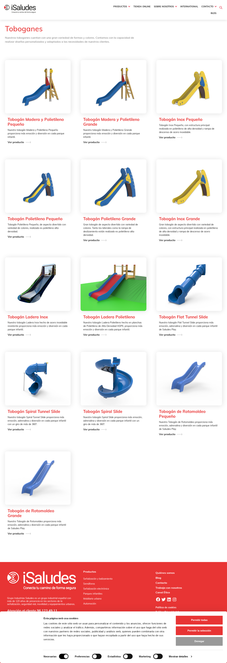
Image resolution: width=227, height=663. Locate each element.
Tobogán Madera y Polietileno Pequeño (36, 122)
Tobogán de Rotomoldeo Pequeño (182, 414)
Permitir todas (199, 620)
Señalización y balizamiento (98, 578)
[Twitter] (163, 599)
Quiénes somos (165, 572)
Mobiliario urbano (92, 598)
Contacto (161, 582)
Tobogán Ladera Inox (28, 317)
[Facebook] (158, 599)
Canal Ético (163, 592)
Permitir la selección (199, 630)
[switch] (97, 656)
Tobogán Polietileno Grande (109, 218)
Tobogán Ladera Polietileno (109, 317)
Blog (158, 577)
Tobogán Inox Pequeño (180, 119)
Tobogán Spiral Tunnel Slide (34, 411)
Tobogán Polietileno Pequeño (35, 218)
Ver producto (16, 142)
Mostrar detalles (178, 656)
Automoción (89, 603)
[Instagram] (174, 599)
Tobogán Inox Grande (179, 218)
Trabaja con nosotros (169, 587)
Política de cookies (166, 607)
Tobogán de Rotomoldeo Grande (31, 513)
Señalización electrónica (96, 588)
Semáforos (89, 583)
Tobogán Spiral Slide (102, 411)
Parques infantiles (92, 593)
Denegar (199, 641)
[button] (221, 10)
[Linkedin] (169, 599)
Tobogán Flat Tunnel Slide (183, 317)
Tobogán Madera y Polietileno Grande (111, 122)
